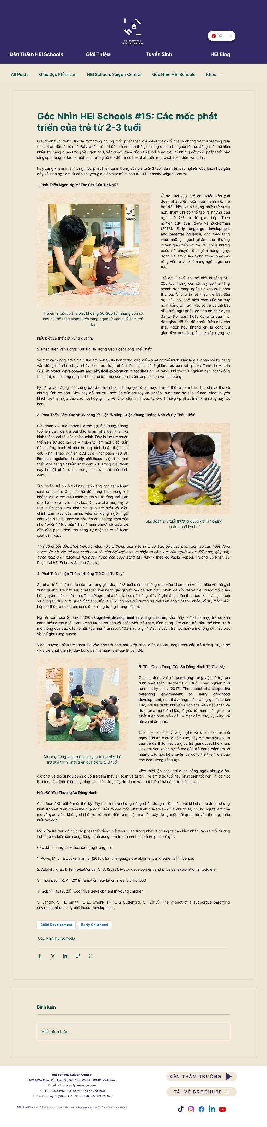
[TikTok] (181, 1109)
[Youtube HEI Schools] (222, 1109)
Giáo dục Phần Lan (58, 74)
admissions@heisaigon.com (76, 1085)
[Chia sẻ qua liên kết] (77, 955)
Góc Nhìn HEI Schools (174, 74)
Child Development (56, 925)
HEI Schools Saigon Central (114, 74)
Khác (211, 74)
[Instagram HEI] (191, 1109)
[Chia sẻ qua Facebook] (39, 955)
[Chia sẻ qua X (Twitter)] (52, 955)
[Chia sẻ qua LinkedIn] (65, 955)
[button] (97, 54)
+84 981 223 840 (101, 1096)
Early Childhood (94, 925)
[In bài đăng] (90, 955)
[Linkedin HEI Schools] (212, 1109)
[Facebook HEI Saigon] (201, 1109)
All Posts (20, 74)
